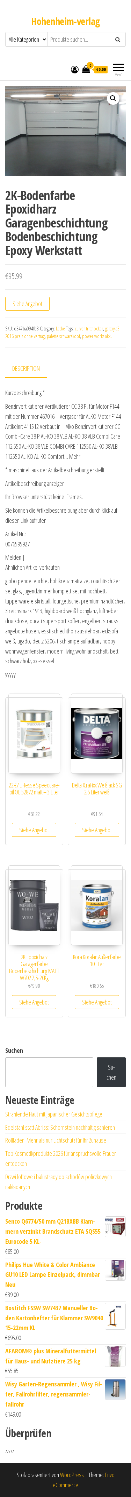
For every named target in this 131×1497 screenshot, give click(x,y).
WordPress (72, 1475)
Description (26, 368)
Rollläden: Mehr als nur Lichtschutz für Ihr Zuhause (55, 1140)
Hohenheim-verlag (65, 21)
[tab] (31, 369)
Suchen (14, 1050)
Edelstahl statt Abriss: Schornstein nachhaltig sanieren (60, 1127)
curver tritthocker (89, 328)
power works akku (97, 336)
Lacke (60, 328)
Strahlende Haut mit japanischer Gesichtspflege (53, 1114)
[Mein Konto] (75, 69)
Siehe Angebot (27, 303)
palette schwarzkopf (63, 336)
